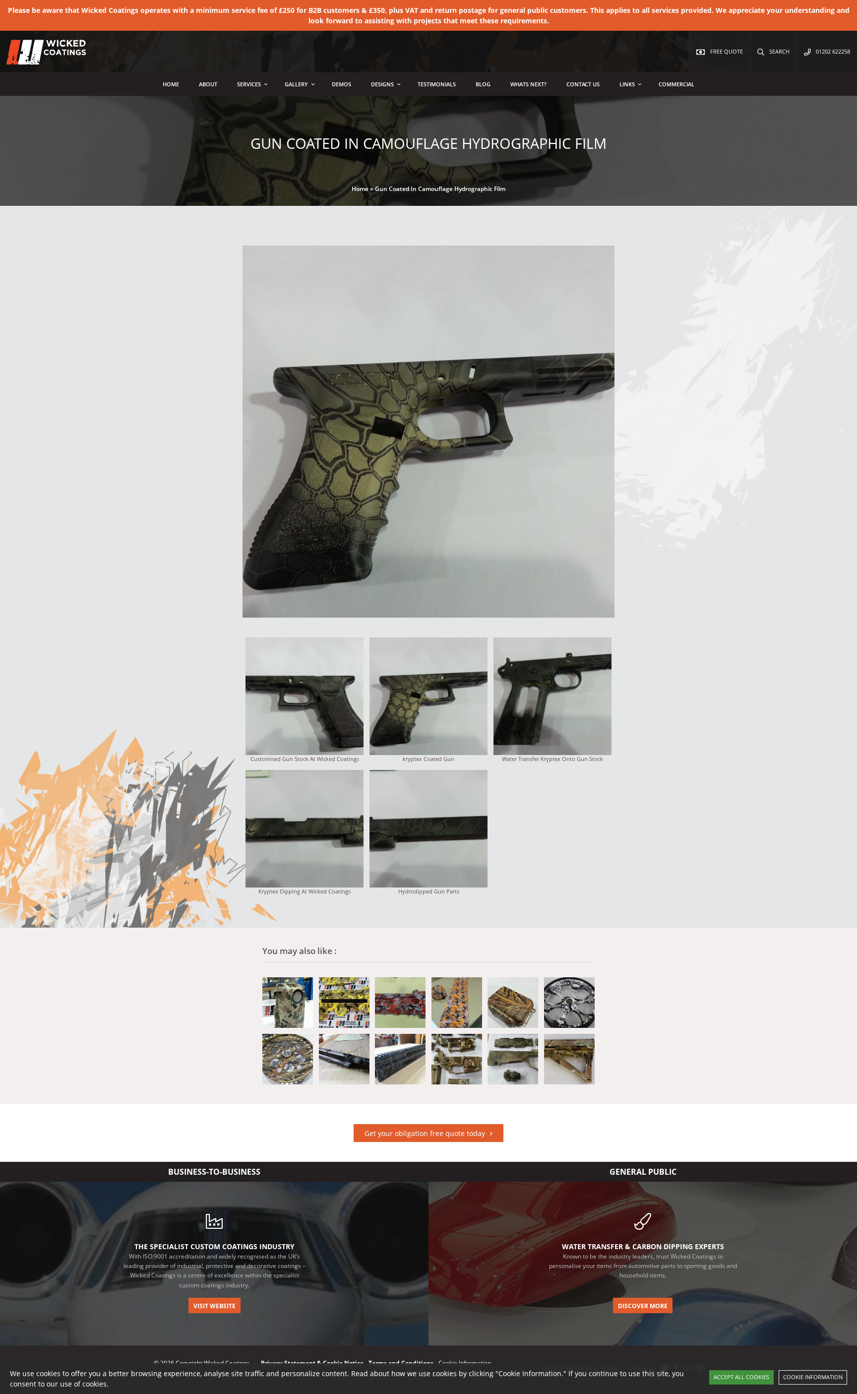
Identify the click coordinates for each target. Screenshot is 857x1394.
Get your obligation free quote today (425, 1133)
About (208, 84)
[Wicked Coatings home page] (39, 59)
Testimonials (437, 84)
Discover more (643, 1306)
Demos (341, 84)
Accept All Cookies (741, 1377)
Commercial (676, 84)
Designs (382, 84)
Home (171, 84)
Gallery (296, 84)
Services (249, 84)
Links (627, 84)
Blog (483, 84)
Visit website (214, 1306)
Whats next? (528, 84)
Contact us (583, 84)
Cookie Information (813, 1377)
